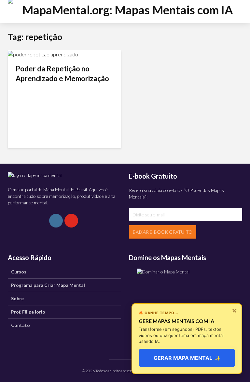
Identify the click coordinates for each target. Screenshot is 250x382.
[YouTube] (71, 221)
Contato (20, 325)
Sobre (17, 298)
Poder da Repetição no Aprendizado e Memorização (62, 73)
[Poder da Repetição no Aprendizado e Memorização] (43, 54)
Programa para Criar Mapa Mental (48, 285)
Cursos (18, 271)
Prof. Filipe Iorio (28, 312)
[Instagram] (56, 221)
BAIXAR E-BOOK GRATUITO (162, 232)
